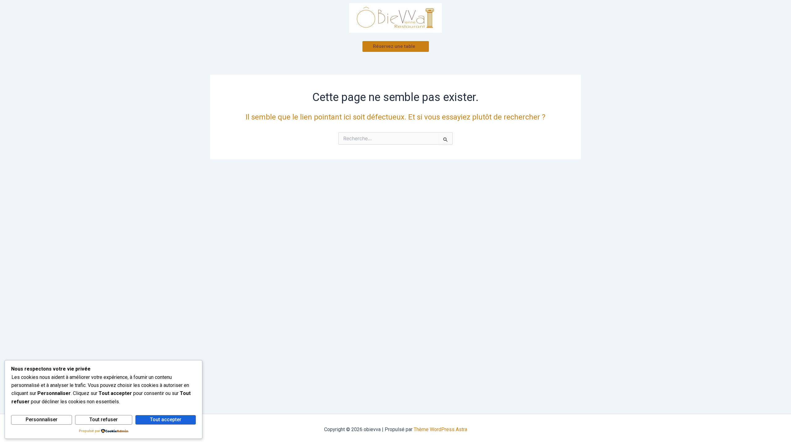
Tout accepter (165, 419)
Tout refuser (103, 419)
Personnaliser (41, 419)
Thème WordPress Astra (440, 429)
